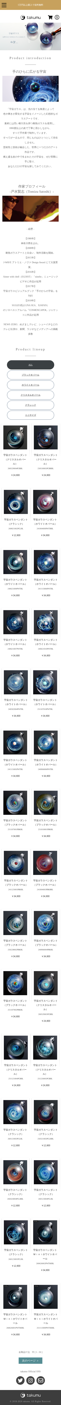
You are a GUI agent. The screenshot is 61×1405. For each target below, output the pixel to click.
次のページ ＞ (30, 1360)
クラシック (30, 405)
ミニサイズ (30, 415)
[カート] (50, 19)
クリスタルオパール (30, 395)
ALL (30, 365)
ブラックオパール (30, 375)
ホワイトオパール (30, 385)
